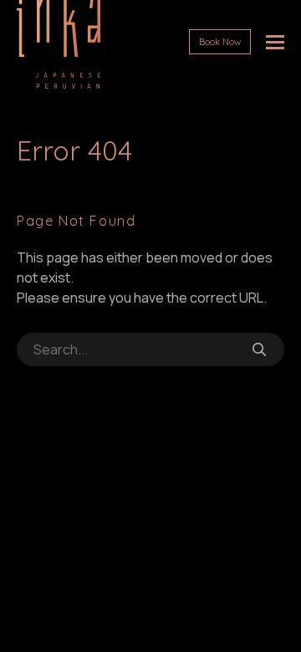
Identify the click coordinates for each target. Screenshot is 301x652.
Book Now (220, 42)
